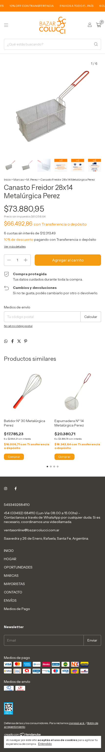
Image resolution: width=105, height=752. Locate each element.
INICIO (9, 550)
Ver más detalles (15, 246)
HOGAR (10, 559)
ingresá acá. (77, 723)
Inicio (7, 179)
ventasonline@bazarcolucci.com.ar (31, 530)
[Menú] (6, 25)
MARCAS (11, 575)
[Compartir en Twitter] (19, 341)
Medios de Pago (17, 609)
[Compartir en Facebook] (12, 341)
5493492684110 (17, 504)
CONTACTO (13, 592)
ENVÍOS (10, 600)
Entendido (45, 744)
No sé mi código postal (18, 326)
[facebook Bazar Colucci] (15, 488)
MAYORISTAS (14, 584)
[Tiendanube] (23, 735)
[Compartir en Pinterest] (26, 341)
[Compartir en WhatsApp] (6, 341)
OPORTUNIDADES (18, 567)
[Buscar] (96, 44)
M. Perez (32, 179)
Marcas (18, 179)
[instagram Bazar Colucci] (5, 488)
